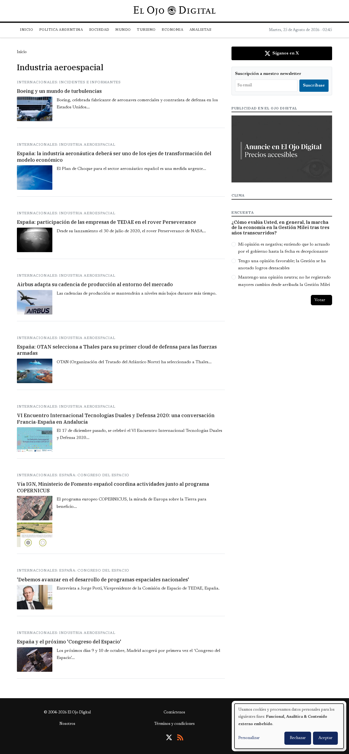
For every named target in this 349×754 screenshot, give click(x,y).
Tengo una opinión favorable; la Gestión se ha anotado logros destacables (282, 264)
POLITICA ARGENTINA (61, 29)
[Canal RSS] (180, 737)
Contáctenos (174, 713)
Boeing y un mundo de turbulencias (59, 91)
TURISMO (146, 29)
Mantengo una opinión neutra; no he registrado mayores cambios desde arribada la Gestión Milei (284, 281)
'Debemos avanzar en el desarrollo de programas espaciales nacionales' (103, 579)
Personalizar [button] (249, 738)
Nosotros (67, 724)
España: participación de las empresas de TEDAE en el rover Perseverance (106, 222)
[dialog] (289, 726)
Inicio (26, 29)
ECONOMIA (172, 29)
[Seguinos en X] (169, 737)
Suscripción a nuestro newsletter (268, 74)
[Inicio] (174, 10)
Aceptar (325, 738)
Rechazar (298, 738)
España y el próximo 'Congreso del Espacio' (69, 642)
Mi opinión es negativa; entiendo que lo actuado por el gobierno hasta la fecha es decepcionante (284, 248)
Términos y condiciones (174, 724)
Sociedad (99, 29)
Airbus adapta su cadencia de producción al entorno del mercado (95, 284)
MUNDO (123, 29)
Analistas (200, 29)
